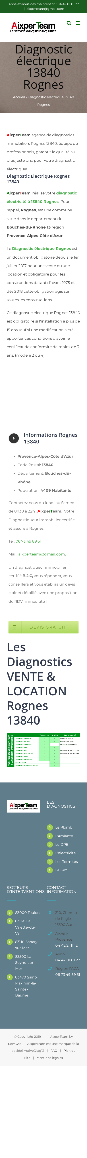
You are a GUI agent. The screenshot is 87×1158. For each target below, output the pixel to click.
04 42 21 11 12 (66, 945)
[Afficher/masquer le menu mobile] (78, 23)
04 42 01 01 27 (67, 960)
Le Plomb (63, 827)
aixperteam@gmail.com (45, 9)
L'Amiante (64, 836)
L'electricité (65, 853)
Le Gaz (61, 870)
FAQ (53, 1051)
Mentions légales (50, 1058)
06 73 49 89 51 (28, 541)
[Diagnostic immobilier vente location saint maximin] (43, 735)
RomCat (14, 1044)
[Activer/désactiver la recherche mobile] (69, 23)
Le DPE (61, 844)
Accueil (19, 97)
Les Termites (66, 862)
